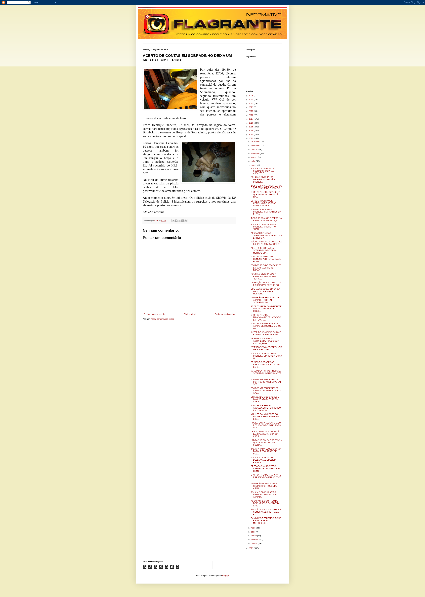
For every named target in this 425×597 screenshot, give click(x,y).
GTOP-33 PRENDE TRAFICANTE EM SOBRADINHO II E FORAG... (266, 267)
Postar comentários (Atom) (162, 319)
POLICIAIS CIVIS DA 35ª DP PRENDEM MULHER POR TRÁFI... (264, 226)
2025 (251, 96)
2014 (251, 130)
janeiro (254, 543)
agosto (254, 157)
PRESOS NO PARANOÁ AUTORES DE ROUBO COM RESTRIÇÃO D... (265, 341)
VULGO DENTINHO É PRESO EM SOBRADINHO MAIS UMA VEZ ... (266, 373)
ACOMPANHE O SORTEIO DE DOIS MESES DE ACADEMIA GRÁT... (265, 503)
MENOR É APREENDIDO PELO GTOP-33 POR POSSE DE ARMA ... (265, 485)
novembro (256, 146)
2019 (251, 111)
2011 (251, 548)
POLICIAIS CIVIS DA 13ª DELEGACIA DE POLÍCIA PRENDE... (263, 179)
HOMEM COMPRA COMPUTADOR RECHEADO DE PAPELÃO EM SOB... (266, 425)
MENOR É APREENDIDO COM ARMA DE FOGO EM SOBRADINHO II (265, 300)
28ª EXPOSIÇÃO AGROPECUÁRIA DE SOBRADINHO (266, 348)
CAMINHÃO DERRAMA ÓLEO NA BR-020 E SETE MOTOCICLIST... (266, 520)
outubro (254, 149)
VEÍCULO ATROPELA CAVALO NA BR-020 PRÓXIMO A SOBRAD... (266, 243)
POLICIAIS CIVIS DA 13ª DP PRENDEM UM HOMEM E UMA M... (266, 356)
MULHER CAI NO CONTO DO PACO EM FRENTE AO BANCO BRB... (266, 416)
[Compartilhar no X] (179, 220)
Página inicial (190, 314)
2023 (251, 99)
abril (253, 532)
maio (253, 528)
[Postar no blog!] (176, 220)
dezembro (256, 142)
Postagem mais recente (154, 314)
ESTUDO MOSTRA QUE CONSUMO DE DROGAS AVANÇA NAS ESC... (263, 203)
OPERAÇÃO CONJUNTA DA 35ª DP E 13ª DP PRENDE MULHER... (265, 291)
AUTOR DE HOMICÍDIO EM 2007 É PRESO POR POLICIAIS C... (266, 333)
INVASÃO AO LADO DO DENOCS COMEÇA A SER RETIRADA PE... (266, 512)
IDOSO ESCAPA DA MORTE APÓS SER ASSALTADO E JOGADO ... (266, 187)
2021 (251, 107)
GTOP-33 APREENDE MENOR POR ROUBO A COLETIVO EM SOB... (266, 381)
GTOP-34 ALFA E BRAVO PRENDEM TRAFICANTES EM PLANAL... (266, 212)
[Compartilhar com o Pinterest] (185, 220)
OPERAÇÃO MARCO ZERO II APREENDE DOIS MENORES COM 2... (265, 468)
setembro (255, 153)
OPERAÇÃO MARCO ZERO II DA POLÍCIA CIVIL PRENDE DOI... (266, 283)
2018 (251, 115)
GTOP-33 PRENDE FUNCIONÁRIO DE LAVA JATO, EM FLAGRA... (266, 317)
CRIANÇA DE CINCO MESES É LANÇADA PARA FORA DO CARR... (265, 399)
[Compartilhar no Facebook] (182, 220)
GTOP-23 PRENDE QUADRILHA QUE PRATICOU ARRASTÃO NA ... (265, 194)
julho (253, 161)
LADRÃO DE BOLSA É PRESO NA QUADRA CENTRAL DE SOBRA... (266, 442)
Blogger (225, 576)
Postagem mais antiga (225, 314)
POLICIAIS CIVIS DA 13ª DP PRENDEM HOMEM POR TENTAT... (263, 276)
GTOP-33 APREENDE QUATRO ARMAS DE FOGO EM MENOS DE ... (266, 326)
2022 (251, 103)
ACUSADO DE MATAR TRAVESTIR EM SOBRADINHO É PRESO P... (266, 235)
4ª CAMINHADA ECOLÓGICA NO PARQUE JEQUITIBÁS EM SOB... (266, 451)
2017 (251, 119)
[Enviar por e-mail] (173, 220)
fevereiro (255, 539)
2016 (251, 123)
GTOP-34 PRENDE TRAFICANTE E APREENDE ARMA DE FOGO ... (266, 477)
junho (254, 165)
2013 (251, 134)
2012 (251, 138)
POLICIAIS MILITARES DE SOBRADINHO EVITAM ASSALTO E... (262, 170)
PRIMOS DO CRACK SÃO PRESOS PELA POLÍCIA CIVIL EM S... (266, 364)
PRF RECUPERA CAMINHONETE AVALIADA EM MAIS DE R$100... (266, 308)
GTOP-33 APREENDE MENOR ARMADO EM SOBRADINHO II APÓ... (266, 390)
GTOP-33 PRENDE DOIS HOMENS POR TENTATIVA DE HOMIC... (266, 259)
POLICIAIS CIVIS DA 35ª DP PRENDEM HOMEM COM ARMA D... (264, 494)
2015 (251, 127)
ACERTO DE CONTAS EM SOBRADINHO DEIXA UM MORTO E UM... (264, 250)
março (254, 536)
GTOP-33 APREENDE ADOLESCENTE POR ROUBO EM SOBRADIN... (266, 408)
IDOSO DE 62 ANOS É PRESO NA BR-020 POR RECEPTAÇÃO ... (266, 219)
